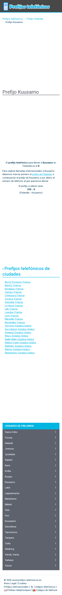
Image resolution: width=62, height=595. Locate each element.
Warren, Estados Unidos (17, 349)
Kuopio (8, 476)
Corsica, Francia (13, 299)
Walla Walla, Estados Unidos (19, 339)
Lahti (7, 487)
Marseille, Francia (14, 319)
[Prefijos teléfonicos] (26, 4)
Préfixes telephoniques (19, 590)
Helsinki (9, 443)
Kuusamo (10, 482)
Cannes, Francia (13, 292)
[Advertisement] (31, 57)
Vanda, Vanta (12, 554)
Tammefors (11, 532)
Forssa (8, 437)
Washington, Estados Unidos (20, 352)
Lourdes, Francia (13, 312)
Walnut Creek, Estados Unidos (20, 342)
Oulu (7, 510)
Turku (8, 543)
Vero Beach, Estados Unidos (19, 329)
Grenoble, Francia (14, 302)
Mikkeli (8, 504)
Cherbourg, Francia (14, 295)
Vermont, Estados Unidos (18, 325)
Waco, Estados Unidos (16, 335)
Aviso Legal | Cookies (15, 583)
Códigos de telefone (46, 590)
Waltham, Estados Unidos (18, 346)
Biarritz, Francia (13, 285)
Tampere (9, 537)
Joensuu (9, 448)
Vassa (8, 565)
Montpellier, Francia (15, 322)
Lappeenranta (12, 493)
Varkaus (9, 560)
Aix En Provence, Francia (17, 282)
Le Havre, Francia (14, 305)
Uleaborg (9, 549)
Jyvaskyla (10, 454)
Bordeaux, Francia (14, 288)
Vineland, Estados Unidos (18, 332)
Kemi (7, 465)
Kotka (8, 471)
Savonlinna (10, 526)
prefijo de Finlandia (42, 174)
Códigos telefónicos (44, 586)
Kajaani (8, 459)
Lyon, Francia (11, 315)
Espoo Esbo (11, 432)
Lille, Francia (11, 309)
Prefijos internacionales (16, 586)
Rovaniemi (10, 521)
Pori (7, 515)
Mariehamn (11, 498)
